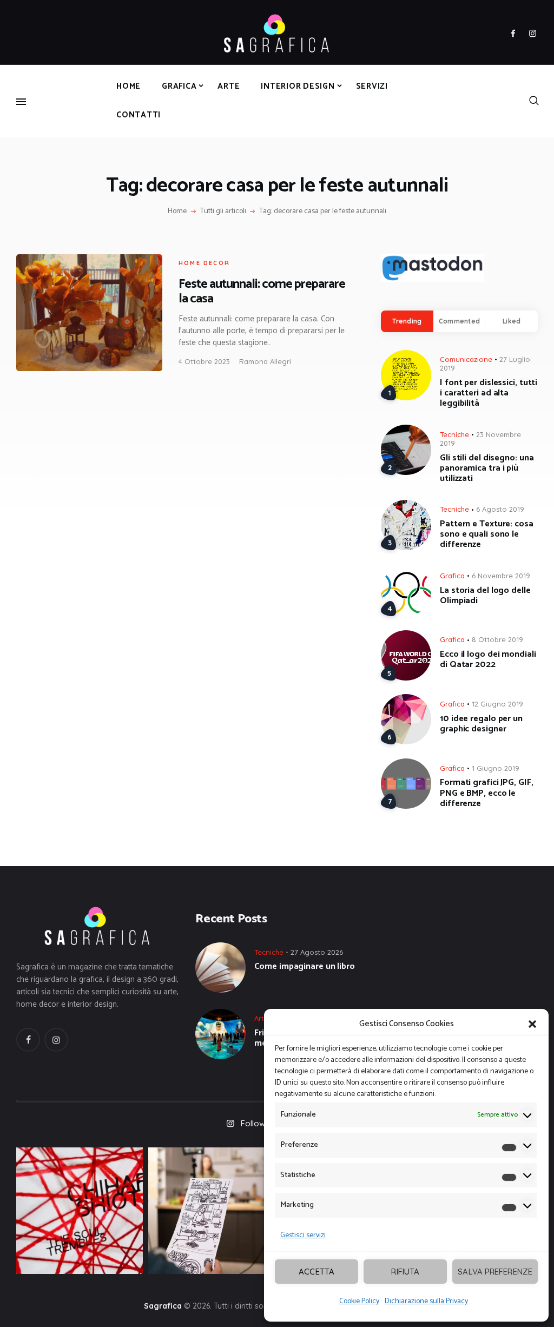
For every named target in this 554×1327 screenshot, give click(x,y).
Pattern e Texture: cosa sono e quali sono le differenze (486, 534)
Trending (406, 321)
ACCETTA (316, 1271)
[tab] (407, 321)
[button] (532, 1024)
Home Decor (204, 263)
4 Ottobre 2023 (204, 361)
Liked (511, 321)
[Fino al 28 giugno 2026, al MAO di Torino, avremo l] (79, 1210)
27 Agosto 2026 (317, 952)
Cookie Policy (359, 1301)
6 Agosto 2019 (500, 509)
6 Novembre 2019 (501, 575)
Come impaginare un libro (304, 966)
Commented (459, 321)
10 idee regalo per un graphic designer (481, 724)
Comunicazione (466, 359)
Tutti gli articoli (223, 211)
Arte (261, 1018)
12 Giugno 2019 (497, 703)
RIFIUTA (405, 1271)
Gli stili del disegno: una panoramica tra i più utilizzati (486, 468)
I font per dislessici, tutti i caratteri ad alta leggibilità (488, 393)
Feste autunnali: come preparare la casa (262, 291)
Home (177, 211)
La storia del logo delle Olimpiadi (485, 595)
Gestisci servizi (303, 1235)
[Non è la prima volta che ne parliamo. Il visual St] (211, 1210)
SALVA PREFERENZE (495, 1271)
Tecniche (454, 434)
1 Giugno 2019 (495, 768)
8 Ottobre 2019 (497, 639)
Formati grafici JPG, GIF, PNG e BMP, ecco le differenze (486, 793)
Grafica (452, 575)
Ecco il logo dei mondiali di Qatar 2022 (488, 659)
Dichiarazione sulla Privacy (426, 1301)
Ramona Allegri (265, 361)
